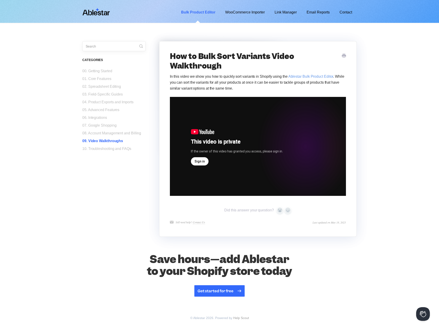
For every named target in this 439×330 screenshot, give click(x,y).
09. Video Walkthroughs (102, 141)
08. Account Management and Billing (111, 133)
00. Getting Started (97, 71)
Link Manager (286, 12)
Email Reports (318, 12)
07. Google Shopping (99, 125)
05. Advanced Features (100, 110)
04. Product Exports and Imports (108, 102)
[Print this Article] (344, 56)
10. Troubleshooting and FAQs (106, 149)
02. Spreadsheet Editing (101, 86)
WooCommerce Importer (245, 12)
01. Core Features (96, 79)
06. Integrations (94, 118)
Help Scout (241, 318)
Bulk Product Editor (198, 12)
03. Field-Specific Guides (102, 94)
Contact (346, 12)
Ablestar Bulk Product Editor (310, 76)
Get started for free (215, 290)
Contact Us (199, 222)
